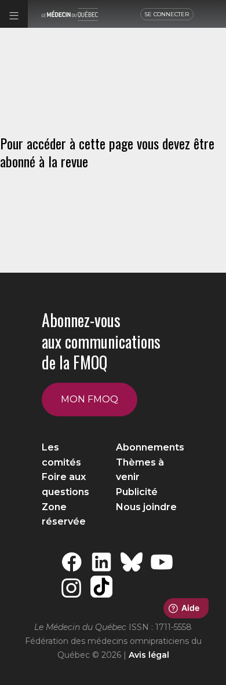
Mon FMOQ (89, 399)
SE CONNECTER (167, 14)
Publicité (137, 491)
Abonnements (150, 447)
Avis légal (149, 655)
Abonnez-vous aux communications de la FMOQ (101, 341)
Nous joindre (146, 506)
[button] (14, 14)
